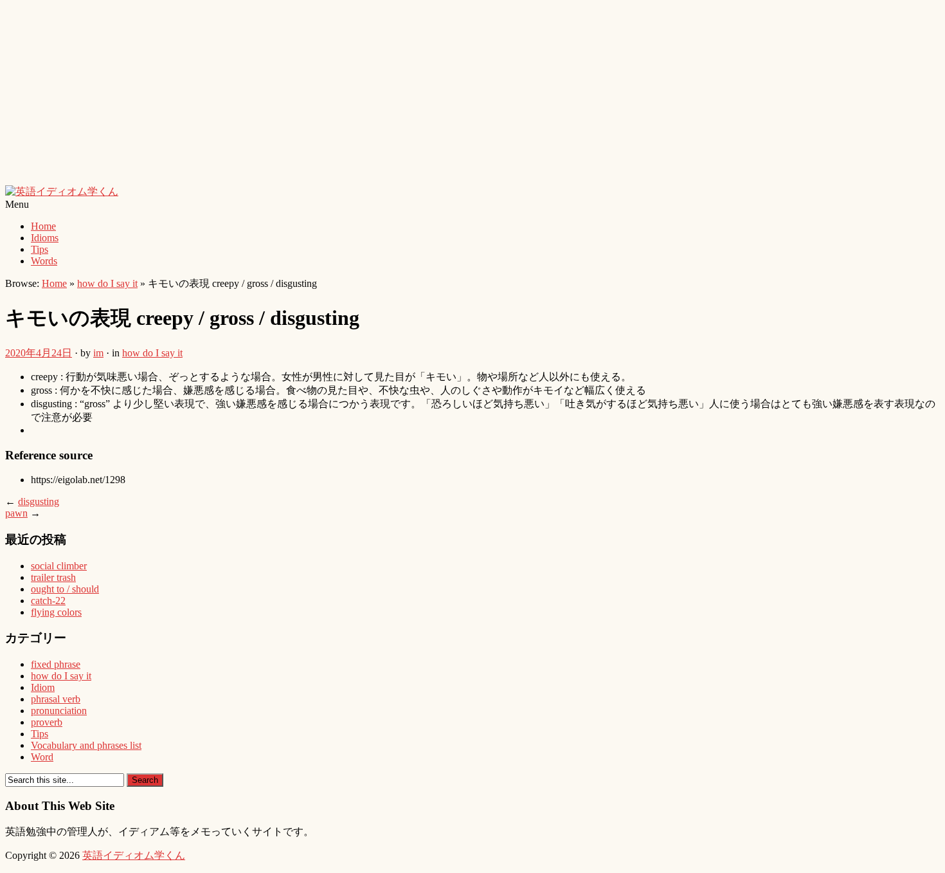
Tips (39, 249)
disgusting (38, 501)
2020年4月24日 (38, 352)
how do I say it (107, 283)
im (98, 352)
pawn (16, 513)
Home (43, 226)
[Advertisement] (391, 95)
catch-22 (48, 600)
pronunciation (59, 710)
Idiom (43, 687)
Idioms (45, 237)
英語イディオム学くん (133, 855)
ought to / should (65, 589)
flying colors (56, 612)
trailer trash (53, 577)
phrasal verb (55, 699)
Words (44, 260)
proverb (46, 722)
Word (42, 756)
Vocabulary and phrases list (86, 745)
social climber (59, 565)
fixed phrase (55, 664)
